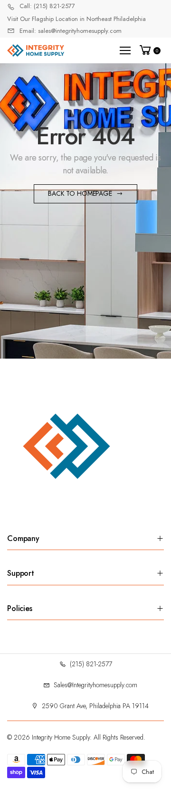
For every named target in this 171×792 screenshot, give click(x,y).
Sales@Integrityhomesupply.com (95, 685)
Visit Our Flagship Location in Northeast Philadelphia (76, 18)
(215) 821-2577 (91, 664)
